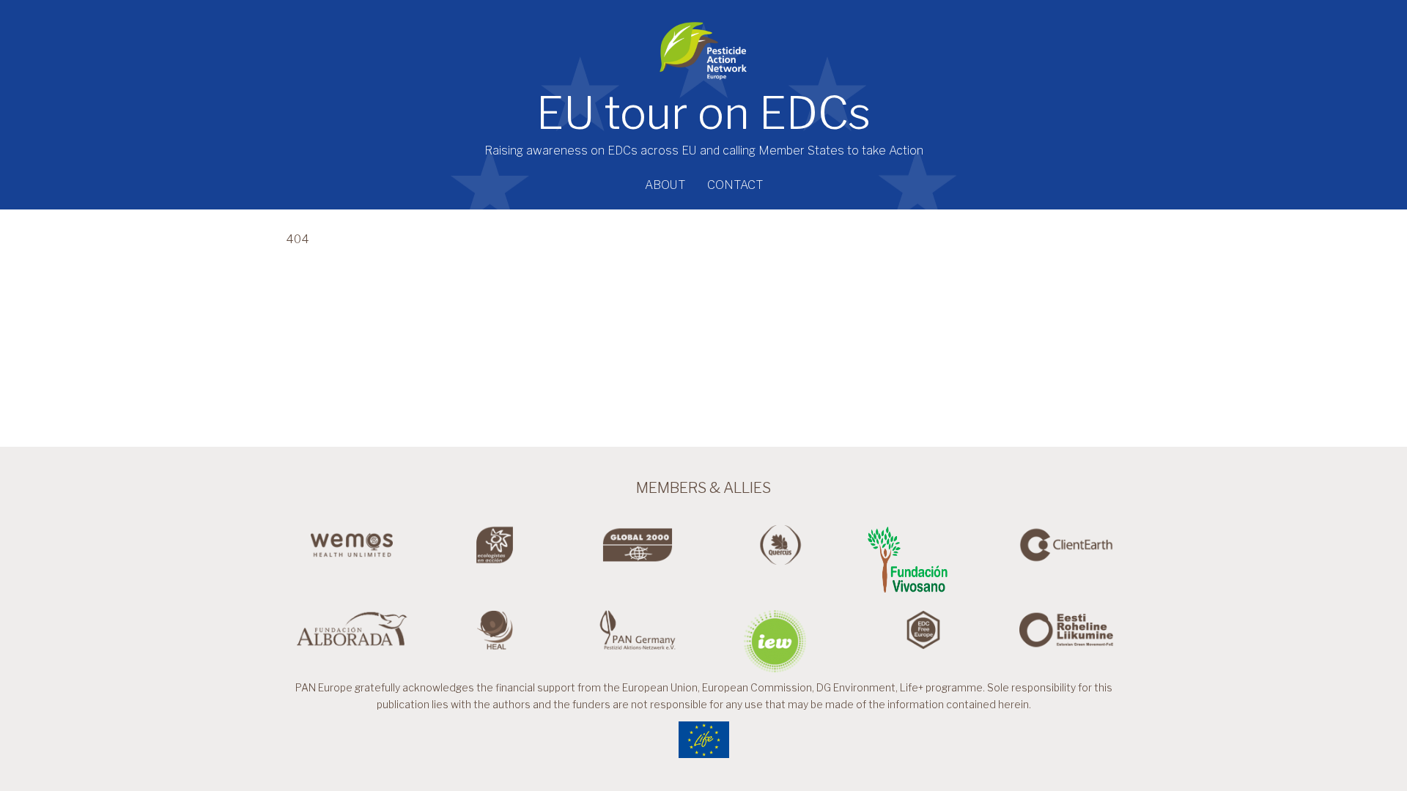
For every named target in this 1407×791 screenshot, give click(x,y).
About (665, 185)
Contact (735, 185)
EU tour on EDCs (703, 113)
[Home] (703, 46)
